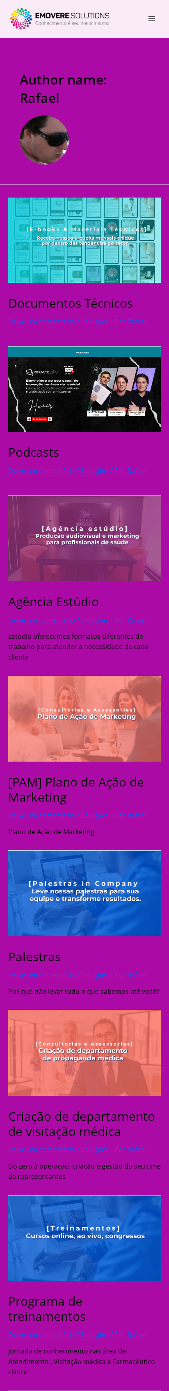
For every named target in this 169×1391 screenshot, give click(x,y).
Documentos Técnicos (70, 303)
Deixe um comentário (41, 321)
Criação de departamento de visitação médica (81, 1124)
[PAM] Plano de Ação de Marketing (76, 789)
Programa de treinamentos (47, 1308)
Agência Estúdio (53, 601)
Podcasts (33, 452)
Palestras (34, 956)
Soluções (95, 321)
